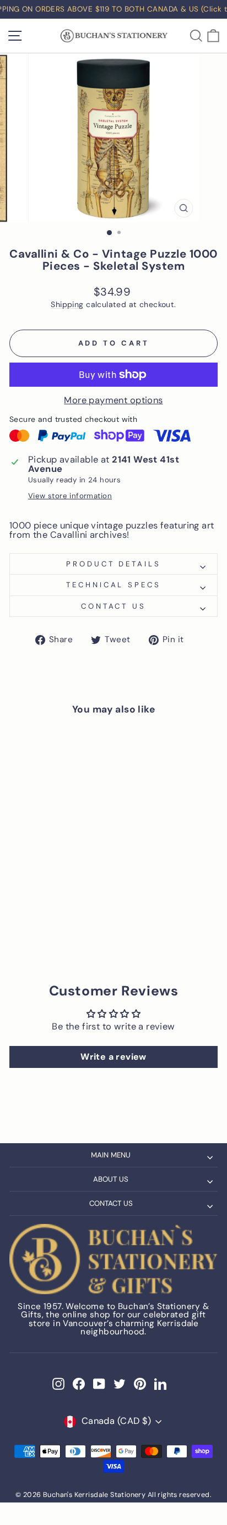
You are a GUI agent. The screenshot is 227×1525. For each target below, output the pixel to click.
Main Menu (111, 1155)
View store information (70, 495)
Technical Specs (113, 584)
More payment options (113, 400)
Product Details (113, 564)
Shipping (67, 304)
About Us (110, 1179)
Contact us (114, 606)
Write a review (113, 1056)
